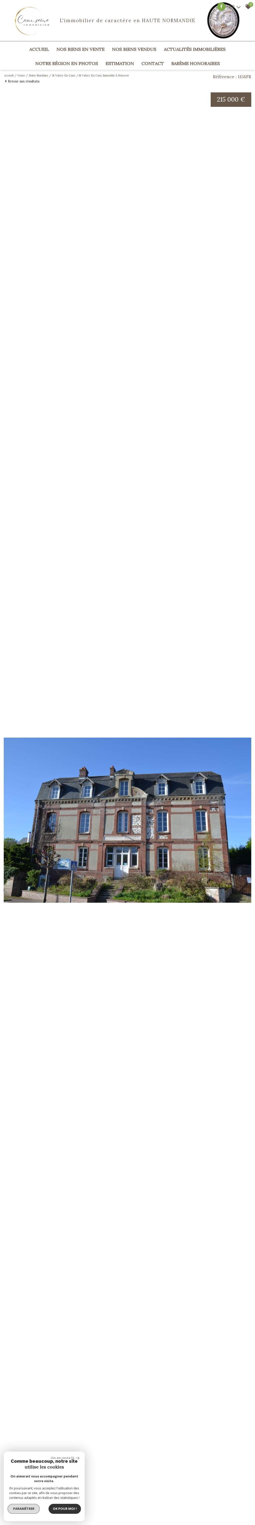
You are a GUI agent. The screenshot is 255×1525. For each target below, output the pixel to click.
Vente (21, 75)
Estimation (120, 63)
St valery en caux (63, 75)
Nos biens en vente (81, 49)
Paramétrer (23, 1508)
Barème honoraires (195, 63)
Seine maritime (38, 75)
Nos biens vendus (134, 49)
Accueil (39, 49)
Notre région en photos (66, 63)
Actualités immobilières (195, 49)
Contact (152, 63)
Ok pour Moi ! (65, 1508)
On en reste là (62, 1458)
